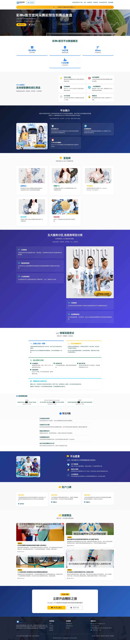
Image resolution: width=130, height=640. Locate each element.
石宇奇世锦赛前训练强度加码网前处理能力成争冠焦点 (31, 545)
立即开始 (22, 24)
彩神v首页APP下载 (77, 2)
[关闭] (111, 7)
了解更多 (32, 24)
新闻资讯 (89, 2)
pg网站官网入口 (69, 625)
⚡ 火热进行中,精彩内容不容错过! (65, 7)
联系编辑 (110, 2)
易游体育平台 (69, 623)
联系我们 (98, 636)
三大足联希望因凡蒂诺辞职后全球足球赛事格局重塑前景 (32, 572)
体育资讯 (95, 2)
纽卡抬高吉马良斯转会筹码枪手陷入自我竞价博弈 (80, 572)
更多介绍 (76, 608)
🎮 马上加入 (57, 608)
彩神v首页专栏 (103, 2)
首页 (50, 623)
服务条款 (107, 636)
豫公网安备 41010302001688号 (70, 638)
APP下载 (51, 625)
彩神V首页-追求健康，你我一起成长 (27, 636)
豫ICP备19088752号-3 (58, 638)
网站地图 (112, 636)
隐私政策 (103, 636)
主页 (85, 2)
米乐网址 (68, 628)
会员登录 (31, 2)
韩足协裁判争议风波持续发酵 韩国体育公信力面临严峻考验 (83, 539)
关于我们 (94, 636)
